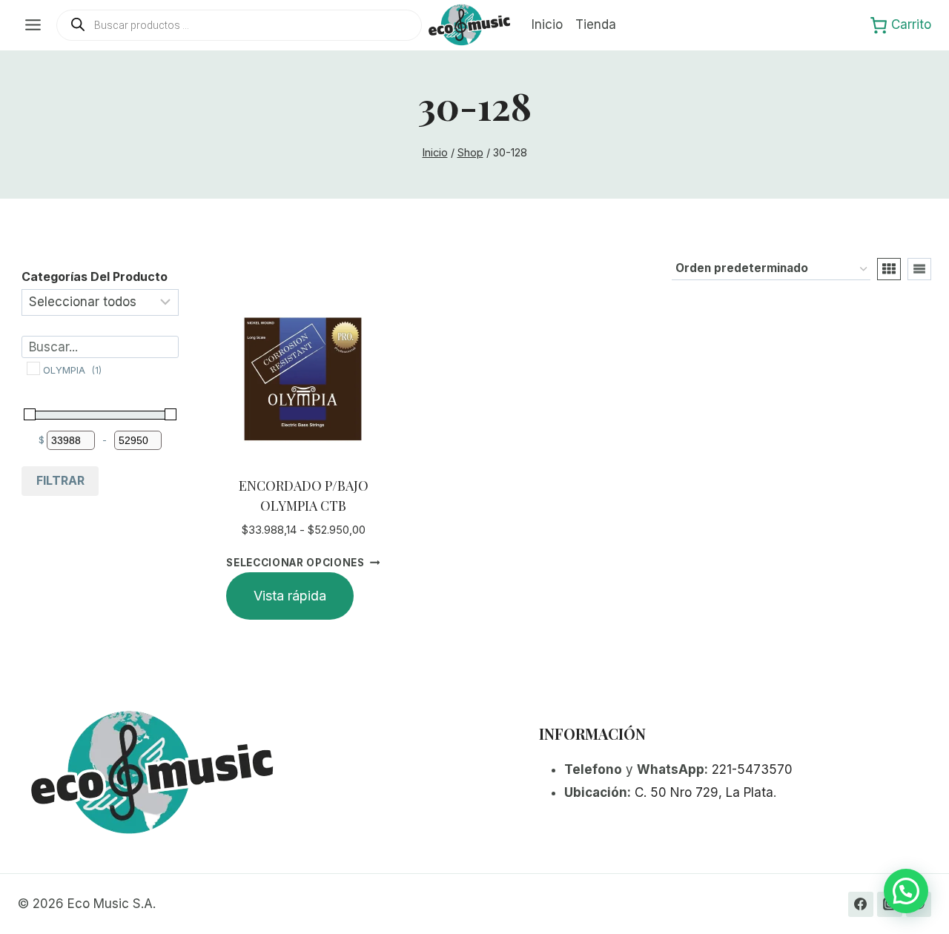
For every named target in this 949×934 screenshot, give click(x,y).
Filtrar (60, 480)
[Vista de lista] (919, 269)
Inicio (547, 24)
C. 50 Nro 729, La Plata (704, 792)
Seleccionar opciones (295, 562)
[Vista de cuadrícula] (889, 269)
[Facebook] (860, 904)
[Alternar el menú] (33, 25)
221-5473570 (752, 769)
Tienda (595, 24)
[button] (906, 891)
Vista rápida (290, 595)
